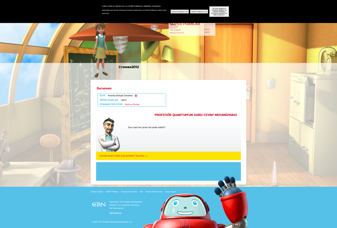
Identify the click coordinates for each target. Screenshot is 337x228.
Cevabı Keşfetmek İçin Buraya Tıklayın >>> (123, 155)
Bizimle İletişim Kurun (154, 191)
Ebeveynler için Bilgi (129, 191)
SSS (141, 191)
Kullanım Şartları (97, 191)
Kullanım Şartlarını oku (180, 11)
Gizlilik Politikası (112, 191)
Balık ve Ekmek (132, 104)
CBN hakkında (115, 212)
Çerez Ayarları (170, 191)
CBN (99, 205)
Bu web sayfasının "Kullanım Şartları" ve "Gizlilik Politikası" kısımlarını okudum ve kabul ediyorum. (219, 11)
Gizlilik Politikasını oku (199, 11)
